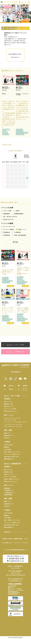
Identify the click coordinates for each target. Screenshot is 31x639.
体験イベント (22, 229)
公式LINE (11, 385)
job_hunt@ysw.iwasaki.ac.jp (15, 575)
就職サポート (7, 433)
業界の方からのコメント (11, 411)
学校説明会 (6, 235)
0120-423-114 (16, 558)
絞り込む (15, 242)
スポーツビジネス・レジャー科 (12, 426)
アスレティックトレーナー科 (12, 418)
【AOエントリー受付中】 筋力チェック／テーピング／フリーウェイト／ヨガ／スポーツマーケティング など (8, 310)
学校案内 (7, 399)
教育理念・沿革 (8, 404)
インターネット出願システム (12, 454)
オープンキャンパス (9, 226)
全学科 (18, 211)
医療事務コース (9, 490)
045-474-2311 (15, 568)
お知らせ (7, 532)
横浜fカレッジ (11, 587)
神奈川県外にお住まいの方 (11, 456)
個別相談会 (6, 232)
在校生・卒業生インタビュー (12, 479)
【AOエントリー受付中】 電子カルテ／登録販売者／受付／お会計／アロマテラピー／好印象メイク (23, 310)
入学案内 (7, 441)
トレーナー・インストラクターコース (15, 422)
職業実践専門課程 (18, 538)
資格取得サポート (9, 435)
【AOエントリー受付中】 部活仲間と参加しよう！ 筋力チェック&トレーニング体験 (8, 272)
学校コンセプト (8, 401)
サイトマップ (17, 542)
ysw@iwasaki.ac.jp (16, 561)
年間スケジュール (9, 406)
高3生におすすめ (8, 219)
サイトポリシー (25, 542)
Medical (12, 463)
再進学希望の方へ (9, 459)
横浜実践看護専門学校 (13, 594)
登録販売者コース (10, 492)
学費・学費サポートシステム (12, 451)
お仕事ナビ (7, 437)
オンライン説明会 (8, 229)
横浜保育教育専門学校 (14, 592)
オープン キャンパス (24, 389)
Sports (12, 396)
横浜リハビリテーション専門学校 (15, 590)
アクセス (26, 538)
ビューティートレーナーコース (13, 424)
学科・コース (8, 415)
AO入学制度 (7, 449)
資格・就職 (8, 430)
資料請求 (25, 385)
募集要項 (6, 447)
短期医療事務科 (18, 213)
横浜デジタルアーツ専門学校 (14, 589)
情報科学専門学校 (12, 586)
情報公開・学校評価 (7, 538)
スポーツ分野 (7, 211)
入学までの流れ (8, 444)
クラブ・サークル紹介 (10, 408)
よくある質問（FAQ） (7, 542)
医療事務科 (6, 213)
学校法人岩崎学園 (14, 584)
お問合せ (11, 389)
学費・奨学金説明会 (20, 235)
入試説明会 (17, 232)
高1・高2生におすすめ (10, 216)
